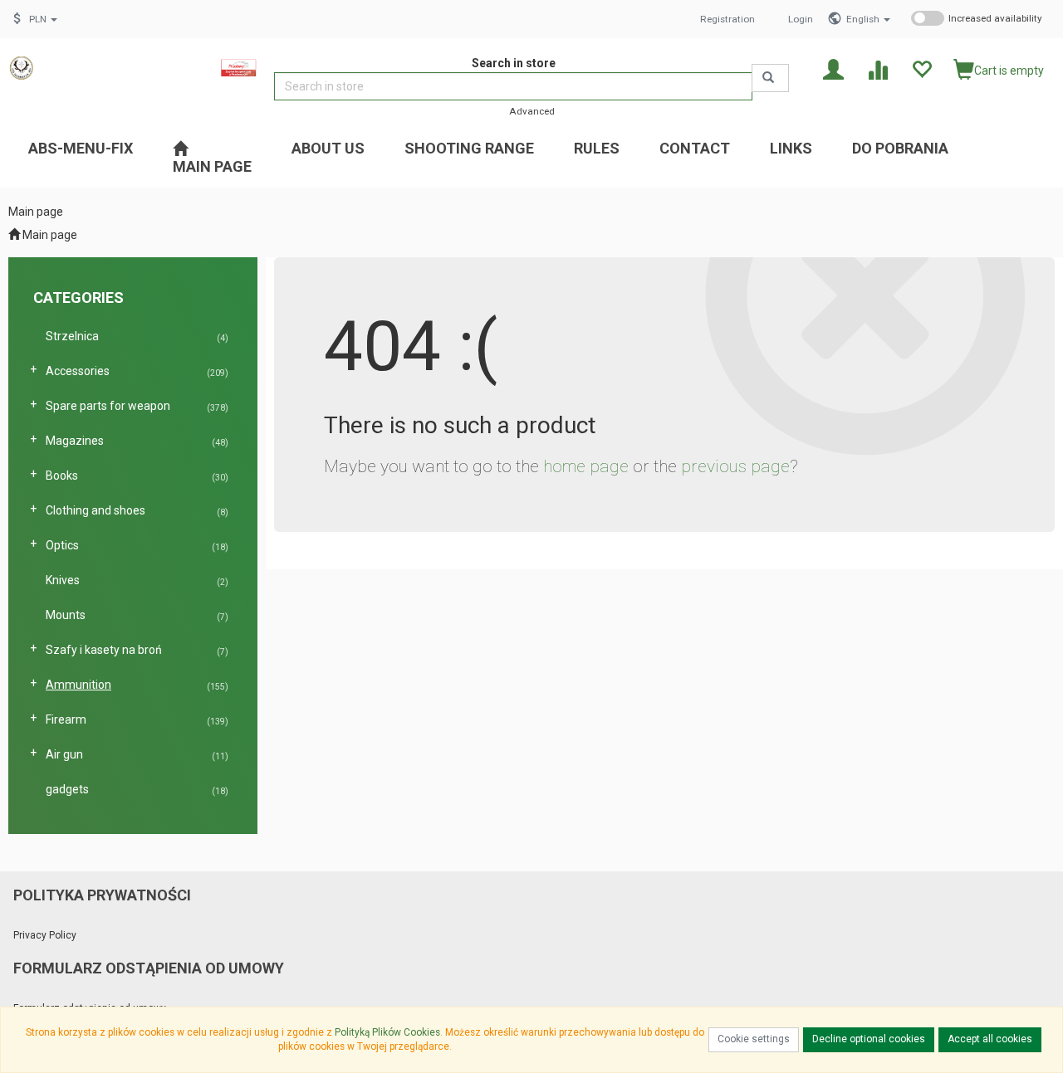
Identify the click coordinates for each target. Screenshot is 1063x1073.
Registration (727, 19)
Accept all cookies (990, 1039)
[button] (868, 19)
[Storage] (921, 68)
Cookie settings (754, 1039)
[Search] (770, 78)
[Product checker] (877, 68)
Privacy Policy (44, 935)
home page (586, 466)
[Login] (833, 68)
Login (800, 19)
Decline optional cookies (868, 1039)
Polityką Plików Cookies (387, 1032)
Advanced (532, 111)
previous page (735, 466)
